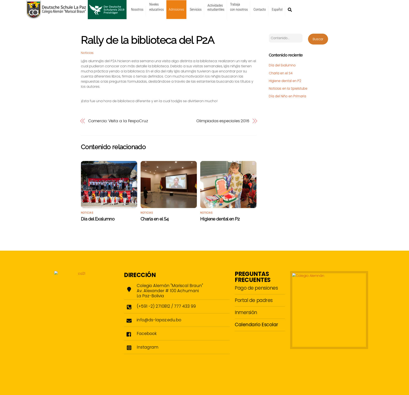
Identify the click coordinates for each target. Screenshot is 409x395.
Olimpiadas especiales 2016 (222, 121)
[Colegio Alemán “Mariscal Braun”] (76, 17)
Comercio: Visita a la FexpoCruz (118, 121)
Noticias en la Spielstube (288, 88)
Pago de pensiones (256, 287)
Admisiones (176, 9)
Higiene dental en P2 (220, 218)
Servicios (196, 9)
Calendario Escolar (256, 324)
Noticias (87, 53)
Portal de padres (254, 300)
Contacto (259, 9)
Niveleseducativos (156, 6)
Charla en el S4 (155, 218)
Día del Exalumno (98, 218)
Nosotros (137, 9)
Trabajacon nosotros (239, 6)
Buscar (318, 39)
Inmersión (246, 312)
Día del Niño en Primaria (287, 96)
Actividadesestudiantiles (215, 7)
